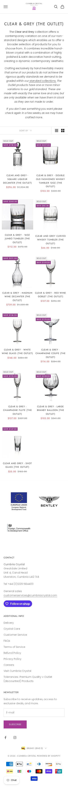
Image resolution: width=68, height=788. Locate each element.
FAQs (7, 641)
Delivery (9, 623)
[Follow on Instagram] (15, 737)
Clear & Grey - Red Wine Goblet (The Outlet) (50, 294)
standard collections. (43, 81)
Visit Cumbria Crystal (17, 671)
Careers (9, 665)
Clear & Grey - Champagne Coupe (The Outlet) (51, 353)
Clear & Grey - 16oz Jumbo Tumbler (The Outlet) (17, 238)
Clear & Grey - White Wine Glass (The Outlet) (17, 351)
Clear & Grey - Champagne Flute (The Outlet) (17, 410)
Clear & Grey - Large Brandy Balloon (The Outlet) (50, 410)
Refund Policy (12, 653)
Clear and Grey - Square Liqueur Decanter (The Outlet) (17, 179)
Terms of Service (14, 647)
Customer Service (15, 635)
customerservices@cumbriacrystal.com (30, 595)
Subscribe (15, 724)
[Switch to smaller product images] (62, 130)
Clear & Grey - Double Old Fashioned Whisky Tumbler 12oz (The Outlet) (50, 181)
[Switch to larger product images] (56, 130)
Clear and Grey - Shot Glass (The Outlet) (17, 465)
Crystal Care (12, 629)
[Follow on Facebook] (5, 737)
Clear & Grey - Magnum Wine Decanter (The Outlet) (17, 296)
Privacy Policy (12, 659)
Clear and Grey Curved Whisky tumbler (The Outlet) (50, 239)
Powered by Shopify (48, 755)
